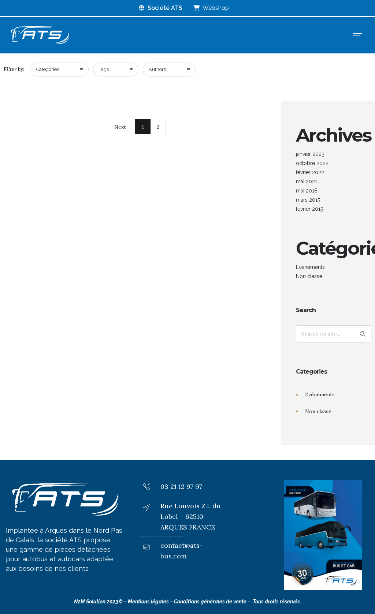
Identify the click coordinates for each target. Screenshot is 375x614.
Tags (104, 69)
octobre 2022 (312, 163)
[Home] (39, 44)
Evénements (310, 267)
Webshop (215, 7)
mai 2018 (307, 191)
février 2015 (309, 209)
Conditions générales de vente (210, 601)
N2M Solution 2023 (96, 601)
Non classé (309, 276)
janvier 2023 (310, 154)
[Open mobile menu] (360, 35)
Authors (157, 69)
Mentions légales (148, 601)
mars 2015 (308, 200)
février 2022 (310, 172)
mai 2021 (306, 181)
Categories (47, 69)
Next (120, 127)
